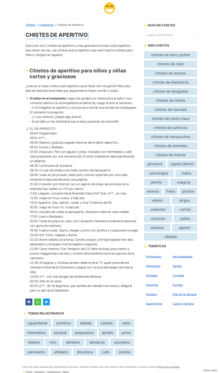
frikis (171, 191)
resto (126, 323)
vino (52, 342)
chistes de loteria (170, 100)
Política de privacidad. (168, 367)
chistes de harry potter (170, 55)
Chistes (30, 25)
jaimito (156, 182)
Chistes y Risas (210, 369)
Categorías (46, 25)
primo (126, 333)
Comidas (178, 275)
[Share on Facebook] (28, 302)
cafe (105, 352)
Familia (177, 266)
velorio (157, 200)
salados (157, 227)
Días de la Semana (185, 294)
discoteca (85, 352)
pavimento (36, 352)
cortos (185, 209)
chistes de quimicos (170, 127)
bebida (85, 323)
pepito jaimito (182, 164)
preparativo (84, 333)
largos (184, 200)
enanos (153, 191)
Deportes (152, 285)
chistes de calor (170, 64)
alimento (73, 342)
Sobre (66, 371)
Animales (152, 275)
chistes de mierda (171, 155)
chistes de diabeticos (171, 82)
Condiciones (53, 371)
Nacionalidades (182, 256)
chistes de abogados (170, 91)
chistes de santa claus (171, 118)
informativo (36, 333)
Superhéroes (154, 303)
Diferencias (153, 266)
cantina (107, 323)
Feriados (151, 294)
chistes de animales (170, 146)
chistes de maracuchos (170, 137)
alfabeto (61, 352)
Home (29, 371)
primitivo (64, 323)
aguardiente (37, 323)
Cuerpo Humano (183, 303)
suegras (183, 182)
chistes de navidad (171, 109)
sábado (170, 237)
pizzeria (60, 333)
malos (186, 173)
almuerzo (97, 342)
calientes (158, 209)
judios (185, 218)
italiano (34, 342)
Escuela (178, 285)
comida (125, 352)
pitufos (188, 191)
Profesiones (153, 256)
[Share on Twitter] (46, 302)
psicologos (159, 173)
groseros (154, 164)
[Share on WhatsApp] (37, 302)
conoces (158, 218)
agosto (184, 227)
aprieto (107, 333)
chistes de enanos (170, 73)
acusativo (122, 342)
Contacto (39, 371)
